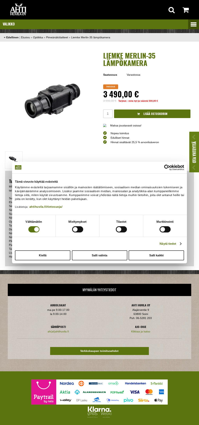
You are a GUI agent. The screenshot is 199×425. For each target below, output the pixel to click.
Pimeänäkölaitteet (57, 37)
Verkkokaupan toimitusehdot (99, 350)
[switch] (77, 229)
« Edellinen (11, 37)
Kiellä (42, 255)
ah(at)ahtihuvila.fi (58, 331)
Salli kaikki (156, 255)
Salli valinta (99, 255)
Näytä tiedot (168, 243)
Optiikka (38, 37)
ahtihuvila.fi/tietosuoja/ (46, 206)
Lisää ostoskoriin (155, 114)
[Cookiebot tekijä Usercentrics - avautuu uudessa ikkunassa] (167, 167)
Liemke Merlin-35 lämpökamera (90, 37)
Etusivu (25, 37)
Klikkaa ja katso (140, 331)
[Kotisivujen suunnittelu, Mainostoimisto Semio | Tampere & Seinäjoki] (93, 416)
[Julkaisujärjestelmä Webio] (105, 416)
